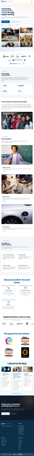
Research (20, 441)
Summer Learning (21, 433)
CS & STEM (20, 432)
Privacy (27, 454)
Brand (24, 454)
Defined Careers (21, 427)
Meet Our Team (4, 441)
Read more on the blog (16, 393)
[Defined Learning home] (7, 1)
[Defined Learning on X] (16, 454)
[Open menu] (32, 1)
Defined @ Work (21, 428)
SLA (32, 454)
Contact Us (3, 445)
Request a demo (5, 21)
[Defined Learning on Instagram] (18, 454)
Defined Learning (21, 425)
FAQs (19, 448)
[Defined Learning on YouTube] (22, 454)
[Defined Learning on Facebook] (14, 454)
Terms (30, 454)
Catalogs (19, 449)
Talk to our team (13, 413)
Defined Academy (21, 429)
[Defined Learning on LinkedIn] (20, 454)
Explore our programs (14, 21)
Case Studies (20, 442)
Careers (2, 442)
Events (19, 445)
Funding (19, 446)
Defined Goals (20, 431)
